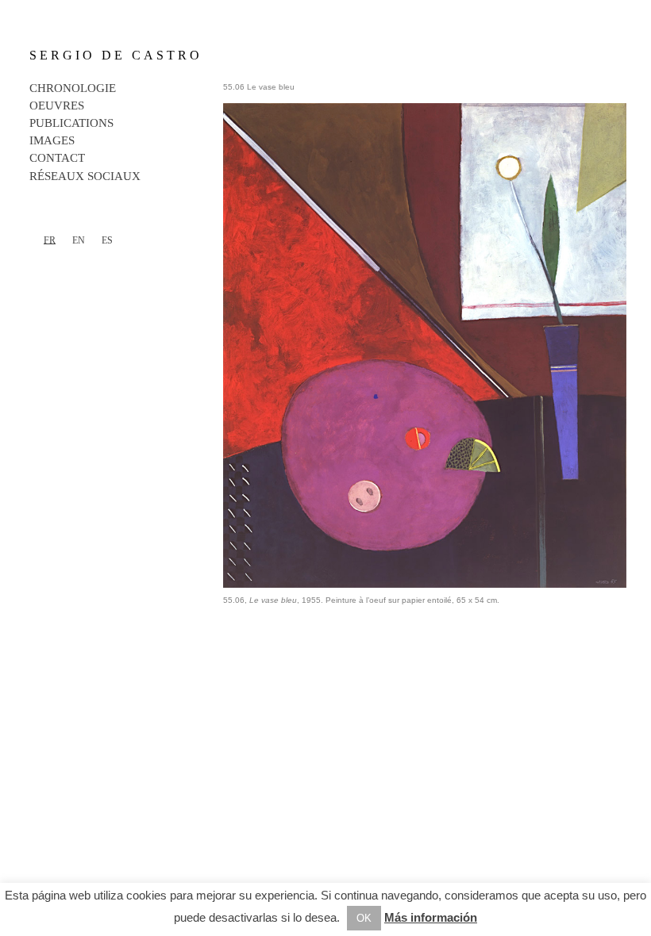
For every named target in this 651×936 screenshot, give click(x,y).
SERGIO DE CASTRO (115, 55)
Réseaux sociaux (85, 176)
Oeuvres (56, 105)
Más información (430, 917)
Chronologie (72, 88)
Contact (57, 158)
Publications (71, 123)
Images (52, 140)
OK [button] (364, 918)
